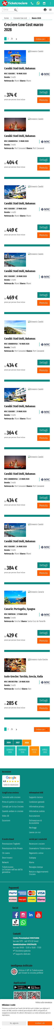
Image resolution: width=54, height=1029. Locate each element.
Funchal (18, 621)
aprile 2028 (44, 750)
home (6, 18)
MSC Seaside (9, 73)
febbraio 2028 (22, 750)
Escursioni (6, 820)
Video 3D (5, 816)
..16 (12, 38)
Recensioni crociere (37, 844)
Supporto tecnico (36, 797)
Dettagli (43, 92)
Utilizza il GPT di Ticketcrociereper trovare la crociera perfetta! (30, 971)
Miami (17, 80)
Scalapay (32, 857)
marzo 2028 (34, 750)
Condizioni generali (36, 802)
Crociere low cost (20, 18)
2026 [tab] (9, 742)
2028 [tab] (27, 742)
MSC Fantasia (9, 614)
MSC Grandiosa (11, 141)
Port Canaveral (20, 148)
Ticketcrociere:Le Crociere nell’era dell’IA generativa (12, 869)
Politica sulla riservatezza (44, 1002)
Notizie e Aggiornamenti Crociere (38, 872)
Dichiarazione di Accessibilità (35, 821)
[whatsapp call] (38, 3)
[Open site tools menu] (50, 3)
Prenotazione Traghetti (11, 844)
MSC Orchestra (11, 681)
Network (5, 862)
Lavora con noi (35, 832)
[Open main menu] (50, 9)
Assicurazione (34, 816)
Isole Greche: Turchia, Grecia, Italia (23, 676)
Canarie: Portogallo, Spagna (19, 609)
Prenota (43, 100)
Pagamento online (36, 853)
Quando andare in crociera (12, 811)
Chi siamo (6, 853)
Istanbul (18, 689)
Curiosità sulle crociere (11, 797)
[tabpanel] (27, 751)
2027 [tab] (18, 742)
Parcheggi (33, 827)
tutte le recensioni (11, 785)
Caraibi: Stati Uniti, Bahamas (19, 68)
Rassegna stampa (36, 867)
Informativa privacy (36, 806)
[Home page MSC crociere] (45, 73)
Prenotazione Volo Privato (12, 848)
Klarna (31, 862)
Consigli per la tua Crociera (12, 806)
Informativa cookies (37, 811)
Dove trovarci (7, 857)
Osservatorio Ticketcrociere (40, 848)
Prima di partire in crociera (12, 802)
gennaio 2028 (9, 750)
